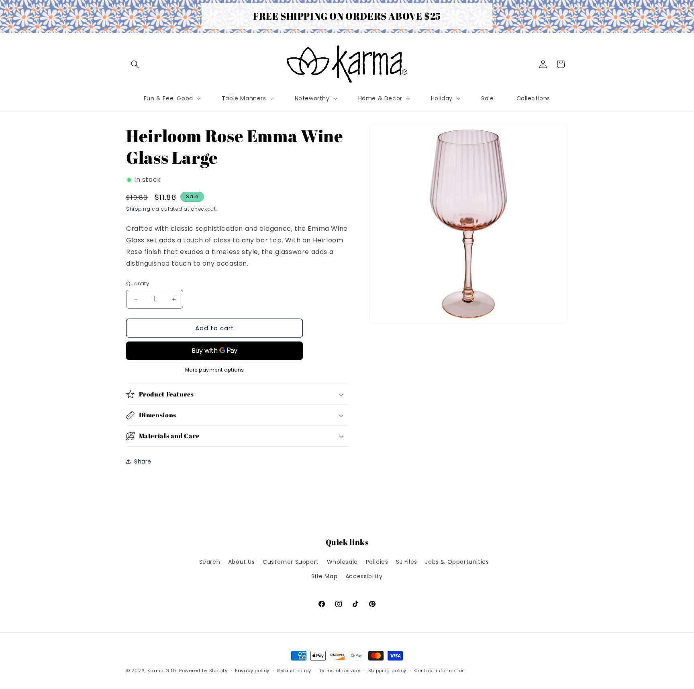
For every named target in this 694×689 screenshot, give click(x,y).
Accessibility (364, 576)
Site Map (324, 576)
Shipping (138, 208)
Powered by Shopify (203, 670)
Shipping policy (387, 670)
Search (209, 562)
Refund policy (294, 670)
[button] (135, 64)
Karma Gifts (162, 670)
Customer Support (291, 562)
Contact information (439, 670)
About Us (241, 562)
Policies (377, 562)
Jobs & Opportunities (457, 562)
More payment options (214, 369)
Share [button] (142, 461)
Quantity (137, 283)
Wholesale (342, 562)
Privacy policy (252, 670)
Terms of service (340, 670)
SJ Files (406, 562)
